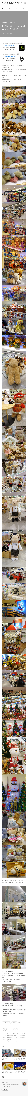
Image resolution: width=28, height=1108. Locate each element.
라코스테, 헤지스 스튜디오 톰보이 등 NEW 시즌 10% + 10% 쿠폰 (9, 48)
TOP (25, 1107)
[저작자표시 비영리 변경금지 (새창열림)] (19, 1022)
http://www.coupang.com (10, 54)
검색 (22, 3)
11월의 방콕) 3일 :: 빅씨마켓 (9, 1033)
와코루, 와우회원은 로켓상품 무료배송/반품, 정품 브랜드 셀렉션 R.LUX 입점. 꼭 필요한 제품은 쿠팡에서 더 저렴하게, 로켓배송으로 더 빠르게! (9, 59)
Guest (10, 9)
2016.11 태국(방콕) (13, 1029)
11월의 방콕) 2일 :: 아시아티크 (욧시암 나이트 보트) (11, 1039)
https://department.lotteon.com (11, 43)
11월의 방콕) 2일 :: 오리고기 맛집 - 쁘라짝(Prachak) (10, 1041)
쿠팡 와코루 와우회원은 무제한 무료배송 (9, 56)
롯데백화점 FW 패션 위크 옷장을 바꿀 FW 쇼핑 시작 (9, 45)
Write (17, 9)
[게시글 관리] (9, 1023)
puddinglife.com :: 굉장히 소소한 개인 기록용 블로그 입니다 (10, 1085)
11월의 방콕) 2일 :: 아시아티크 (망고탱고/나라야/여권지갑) (11, 1037)
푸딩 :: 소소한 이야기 (11, 3)
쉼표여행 (6, 1029)
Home (3, 9)
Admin (24, 9)
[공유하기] (7, 1023)
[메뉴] (25, 3)
